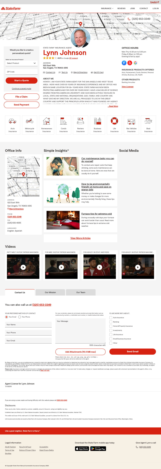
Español (153, 2)
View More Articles (80, 238)
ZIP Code (10, 72)
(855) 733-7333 (44, 370)
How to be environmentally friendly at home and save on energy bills (96, 187)
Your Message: (62, 321)
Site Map (8, 453)
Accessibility (43, 447)
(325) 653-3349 (14, 217)
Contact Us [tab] (20, 292)
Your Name (10, 325)
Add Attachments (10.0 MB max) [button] (80, 352)
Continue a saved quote (21, 88)
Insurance (106, 8)
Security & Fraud (25, 447)
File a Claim (21, 97)
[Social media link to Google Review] (135, 63)
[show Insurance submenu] (112, 8)
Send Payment (21, 105)
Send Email (132, 351)
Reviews (121, 8)
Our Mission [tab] (50, 292)
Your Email (12, 317)
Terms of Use (9, 450)
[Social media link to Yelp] (129, 63)
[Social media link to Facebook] (124, 63)
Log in (156, 8)
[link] (11, 8)
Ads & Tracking (10, 447)
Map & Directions (16, 209)
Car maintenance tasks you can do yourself (97, 159)
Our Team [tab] (80, 292)
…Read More (113, 106)
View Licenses (127, 87)
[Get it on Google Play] (98, 448)
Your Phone (26, 317)
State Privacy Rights (46, 450)
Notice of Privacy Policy (27, 450)
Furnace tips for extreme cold (96, 214)
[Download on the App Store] (82, 448)
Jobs (132, 8)
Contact (144, 8)
